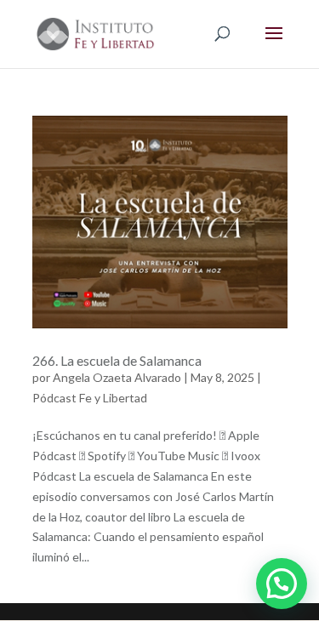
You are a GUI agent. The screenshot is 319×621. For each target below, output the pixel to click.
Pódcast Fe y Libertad (89, 397)
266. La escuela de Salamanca (117, 360)
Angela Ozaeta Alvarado (117, 377)
